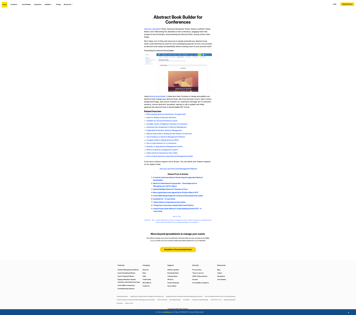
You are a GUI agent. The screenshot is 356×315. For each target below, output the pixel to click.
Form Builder (186, 299)
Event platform (194, 222)
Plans (144, 273)
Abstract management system (178, 220)
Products (15, 4)
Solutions (49, 4)
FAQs (144, 276)
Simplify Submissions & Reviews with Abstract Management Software (184, 296)
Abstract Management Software (128, 270)
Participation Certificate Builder (200, 299)
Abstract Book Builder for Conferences (178, 19)
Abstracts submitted (152, 29)
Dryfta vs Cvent (129, 303)
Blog (153, 220)
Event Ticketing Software (126, 276)
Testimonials (146, 279)
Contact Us (146, 286)
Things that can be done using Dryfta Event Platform (173, 205)
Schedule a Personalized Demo (178, 249)
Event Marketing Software (126, 289)
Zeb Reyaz (147, 220)
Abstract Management (162, 220)
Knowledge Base (173, 273)
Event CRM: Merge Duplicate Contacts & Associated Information (178, 196)
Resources (68, 4)
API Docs (170, 279)
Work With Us (146, 283)
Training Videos (172, 276)
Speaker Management (229, 299)
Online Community (162, 299)
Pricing (58, 4)
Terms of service (198, 273)
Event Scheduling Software (126, 273)
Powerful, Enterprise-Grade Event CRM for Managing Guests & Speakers (136, 299)
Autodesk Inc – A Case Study (164, 199)
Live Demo (166, 312)
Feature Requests (173, 283)
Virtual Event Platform (122, 296)
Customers (38, 4)
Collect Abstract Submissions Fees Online (169, 202)
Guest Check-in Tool (215, 299)
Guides (219, 273)
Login (334, 4)
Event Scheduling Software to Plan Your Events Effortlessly (220, 296)
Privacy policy (196, 270)
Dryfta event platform (166, 222)
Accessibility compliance (200, 283)
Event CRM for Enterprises (126, 285)
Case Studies (26, 4)
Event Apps (120, 303)
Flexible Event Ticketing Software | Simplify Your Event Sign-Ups (147, 296)
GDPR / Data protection (199, 276)
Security (195, 279)
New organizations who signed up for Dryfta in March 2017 (175, 192)
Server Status (171, 286)
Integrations (221, 276)
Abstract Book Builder (157, 96)
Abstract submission (194, 220)
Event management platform (181, 222)
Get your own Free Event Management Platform (178, 169)
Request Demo (347, 4)
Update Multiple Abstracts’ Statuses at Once (170, 189)
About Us (145, 270)
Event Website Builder (175, 299)
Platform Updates (173, 270)
